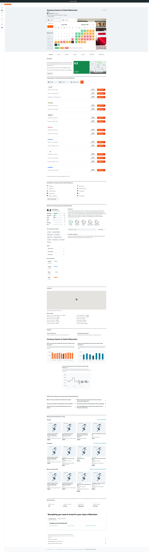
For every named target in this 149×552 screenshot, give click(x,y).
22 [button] (72, 39)
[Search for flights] (1, 8)
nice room (49, 232)
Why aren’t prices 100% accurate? (55, 543)
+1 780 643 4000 (50, 16)
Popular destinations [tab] (62, 518)
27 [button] (67, 42)
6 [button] (76, 33)
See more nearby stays (102, 419)
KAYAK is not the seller (52, 539)
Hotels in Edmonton (71, 525)
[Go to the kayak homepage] (7, 4)
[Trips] (1, 24)
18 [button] (61, 39)
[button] (147, 1)
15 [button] (72, 36)
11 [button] (61, 36)
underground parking (57, 237)
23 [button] (55, 42)
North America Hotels (59, 549)
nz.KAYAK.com (49, 549)
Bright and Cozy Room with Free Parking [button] (68, 459)
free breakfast (61, 239)
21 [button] (69, 39)
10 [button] (58, 36)
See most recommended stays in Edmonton (98, 469)
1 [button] (72, 30)
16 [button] (55, 39)
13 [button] (76, 36)
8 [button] (72, 33)
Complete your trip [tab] (52, 518)
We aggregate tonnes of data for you (55, 541)
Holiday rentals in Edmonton (91, 525)
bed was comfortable (56, 232)
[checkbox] (52, 262)
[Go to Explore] (1, 18)
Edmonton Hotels (80, 549)
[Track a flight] (1, 21)
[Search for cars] (1, 13)
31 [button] (58, 44)
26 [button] (64, 42)
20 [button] (67, 39)
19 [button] (64, 39)
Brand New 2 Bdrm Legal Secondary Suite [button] (99, 459)
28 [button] (69, 42)
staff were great (50, 234)
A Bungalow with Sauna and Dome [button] (98, 483)
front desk (49, 239)
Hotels (54, 549)
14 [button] (69, 36)
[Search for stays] (1, 10)
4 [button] (61, 33)
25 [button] (61, 42)
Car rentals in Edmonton (53, 525)
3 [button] (58, 33)
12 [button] (64, 36)
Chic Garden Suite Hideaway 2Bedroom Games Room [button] (67, 434)
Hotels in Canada (67, 549)
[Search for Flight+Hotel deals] (1, 15)
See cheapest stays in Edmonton (100, 443)
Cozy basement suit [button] (81, 458)
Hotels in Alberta (73, 549)
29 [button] (72, 42)
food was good (57, 234)
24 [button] (58, 42)
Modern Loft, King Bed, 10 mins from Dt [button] (99, 434)
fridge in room (49, 237)
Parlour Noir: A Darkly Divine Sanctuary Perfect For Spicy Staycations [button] (82, 435)
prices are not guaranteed (70, 535)
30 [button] (55, 44)
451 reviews (56, 13)
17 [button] (58, 39)
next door (49, 242)
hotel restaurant (55, 239)
